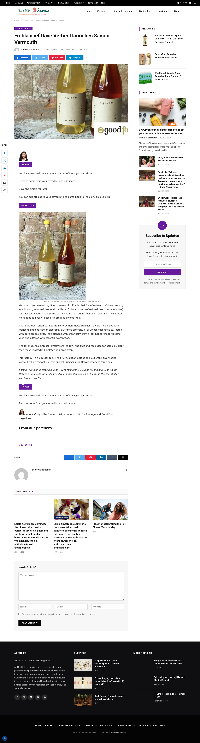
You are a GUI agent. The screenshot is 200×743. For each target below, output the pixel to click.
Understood (27, 205)
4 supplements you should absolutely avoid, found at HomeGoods (106, 663)
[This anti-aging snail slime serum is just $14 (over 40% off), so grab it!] (83, 682)
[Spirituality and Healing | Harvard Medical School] (142, 681)
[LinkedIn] (4, 168)
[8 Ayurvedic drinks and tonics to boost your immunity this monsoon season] (162, 112)
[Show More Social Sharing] (86, 57)
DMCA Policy (63, 3)
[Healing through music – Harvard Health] (142, 698)
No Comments (68, 50)
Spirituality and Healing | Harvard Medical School (169, 678)
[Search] (194, 3)
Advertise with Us (34, 3)
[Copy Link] (4, 190)
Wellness (101, 11)
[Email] (4, 182)
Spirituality (144, 11)
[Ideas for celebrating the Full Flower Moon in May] (110, 509)
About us (19, 3)
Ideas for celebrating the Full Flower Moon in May (109, 525)
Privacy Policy (78, 3)
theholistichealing (118, 732)
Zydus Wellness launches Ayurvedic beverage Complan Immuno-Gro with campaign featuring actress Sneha (171, 204)
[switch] (25, 164)
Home (8, 3)
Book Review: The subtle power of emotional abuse (109, 697)
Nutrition (162, 11)
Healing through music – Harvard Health (170, 695)
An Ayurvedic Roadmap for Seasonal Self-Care (170, 159)
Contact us (49, 3)
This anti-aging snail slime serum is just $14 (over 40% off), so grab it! (109, 681)
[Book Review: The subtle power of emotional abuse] (83, 700)
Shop (177, 11)
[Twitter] (4, 160)
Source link (25, 444)
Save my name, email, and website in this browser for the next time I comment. (59, 614)
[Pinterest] (4, 175)
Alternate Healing (122, 11)
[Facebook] (4, 153)
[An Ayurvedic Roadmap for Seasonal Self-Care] (147, 161)
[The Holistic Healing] (33, 11)
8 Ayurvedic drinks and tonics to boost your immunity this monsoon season (161, 131)
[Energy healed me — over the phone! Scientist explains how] (142, 665)
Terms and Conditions (97, 3)
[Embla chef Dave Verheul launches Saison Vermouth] (71, 101)
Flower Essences (23, 28)
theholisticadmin (31, 50)
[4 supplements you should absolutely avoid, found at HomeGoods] (83, 665)
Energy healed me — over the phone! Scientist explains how (168, 662)
